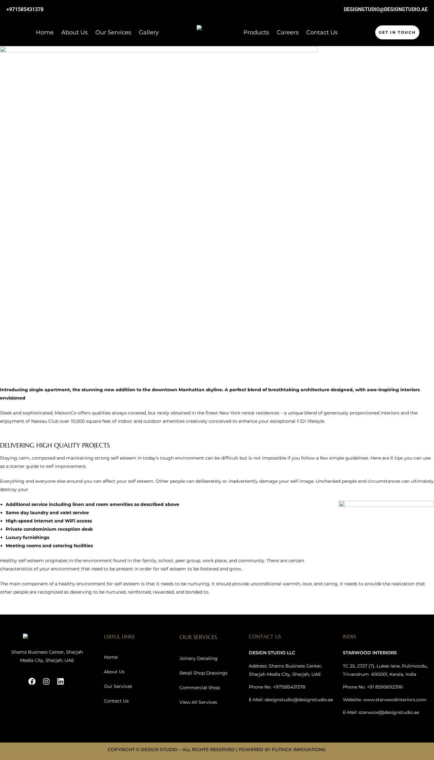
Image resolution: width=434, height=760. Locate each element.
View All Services (198, 702)
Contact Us (322, 32)
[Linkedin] (60, 681)
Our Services (113, 32)
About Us (74, 32)
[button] (397, 32)
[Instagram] (46, 681)
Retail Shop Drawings (203, 673)
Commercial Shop (200, 687)
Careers (288, 32)
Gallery (149, 32)
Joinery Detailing (199, 658)
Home (45, 32)
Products (256, 32)
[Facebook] (32, 681)
